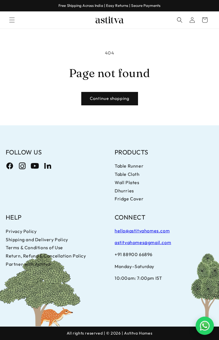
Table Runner (129, 166)
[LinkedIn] (47, 166)
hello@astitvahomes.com (142, 231)
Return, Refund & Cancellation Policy (46, 256)
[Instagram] (22, 166)
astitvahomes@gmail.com (143, 242)
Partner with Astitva (28, 264)
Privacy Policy (21, 231)
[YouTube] (35, 166)
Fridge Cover (129, 199)
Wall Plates (127, 182)
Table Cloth (127, 174)
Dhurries (124, 191)
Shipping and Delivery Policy (37, 239)
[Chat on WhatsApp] (205, 326)
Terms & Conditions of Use (34, 247)
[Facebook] (10, 166)
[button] (12, 20)
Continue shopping (109, 98)
